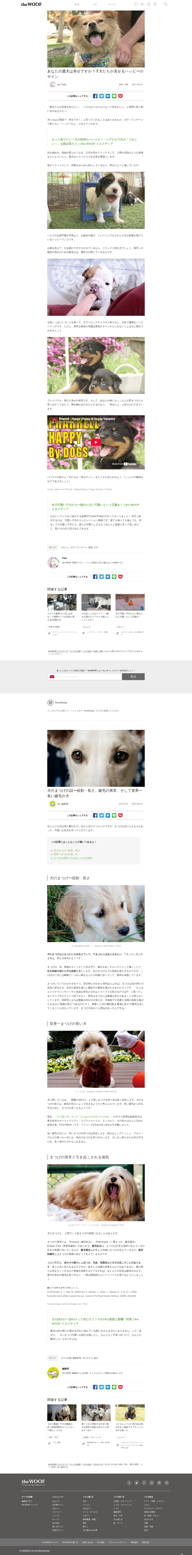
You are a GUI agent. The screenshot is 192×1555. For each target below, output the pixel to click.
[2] (109, 984)
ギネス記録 (66, 1358)
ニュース (120, 1437)
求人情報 (100, 1542)
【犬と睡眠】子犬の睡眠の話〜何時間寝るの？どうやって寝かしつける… (61, 1427)
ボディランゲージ (78, 547)
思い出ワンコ (57, 1527)
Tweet (101, 96)
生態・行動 (123, 84)
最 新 (77, 4)
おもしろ (86, 627)
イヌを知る (87, 651)
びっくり (56, 1519)
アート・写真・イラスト (154, 1501)
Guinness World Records (106, 1091)
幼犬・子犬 (53, 1437)
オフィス (56, 632)
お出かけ (86, 1508)
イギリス (124, 1442)
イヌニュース (57, 1497)
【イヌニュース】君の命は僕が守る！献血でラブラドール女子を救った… (129, 1427)
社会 (146, 1530)
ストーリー (56, 1512)
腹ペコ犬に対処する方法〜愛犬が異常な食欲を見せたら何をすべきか (95, 1427)
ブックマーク (108, 96)
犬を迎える (118, 1519)
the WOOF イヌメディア (58, 651)
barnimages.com (74, 1304)
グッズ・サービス (90, 1512)
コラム (147, 1505)
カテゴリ (112, 4)
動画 (90, 547)
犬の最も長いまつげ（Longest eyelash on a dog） (84, 1116)
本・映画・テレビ (151, 1516)
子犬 (96, 547)
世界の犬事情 (54, 627)
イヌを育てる (119, 1497)
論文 (96, 1358)
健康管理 (77, 1358)
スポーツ (86, 1516)
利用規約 (134, 1542)
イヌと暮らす (88, 1497)
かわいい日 (133, 632)
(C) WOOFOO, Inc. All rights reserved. (35, 1551)
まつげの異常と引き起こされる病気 (73, 858)
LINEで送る (114, 96)
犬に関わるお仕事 (90, 1530)
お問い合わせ (87, 1542)
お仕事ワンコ (57, 1505)
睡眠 (58, 1442)
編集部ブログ (27, 1501)
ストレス (63, 632)
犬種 (146, 1523)
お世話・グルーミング (92, 1437)
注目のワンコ (57, 1530)
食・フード (118, 1523)
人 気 (94, 4)
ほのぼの (56, 1523)
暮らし (97, 1442)
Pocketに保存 (120, 96)
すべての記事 (75, 651)
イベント (86, 1505)
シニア (116, 1508)
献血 (141, 1445)
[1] (120, 954)
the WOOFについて (50, 1542)
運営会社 (145, 1542)
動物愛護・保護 (89, 1519)
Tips (84, 1501)
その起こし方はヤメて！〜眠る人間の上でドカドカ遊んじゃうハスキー (95, 616)
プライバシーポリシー (118, 1542)
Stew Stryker (108, 946)
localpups (114, 1225)
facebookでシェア (95, 96)
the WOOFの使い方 (70, 1542)
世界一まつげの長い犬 (66, 854)
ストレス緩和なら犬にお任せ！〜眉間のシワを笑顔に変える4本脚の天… (61, 616)
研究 (122, 1448)
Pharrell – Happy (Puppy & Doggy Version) (84, 489)
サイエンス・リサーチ (153, 1508)
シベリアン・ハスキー (95, 632)
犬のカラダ (123, 804)
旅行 (85, 1523)
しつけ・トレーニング (123, 1505)
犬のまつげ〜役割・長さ (67, 850)
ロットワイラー (133, 1445)
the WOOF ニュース (30, 1505)
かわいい (65, 547)
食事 (102, 1442)
